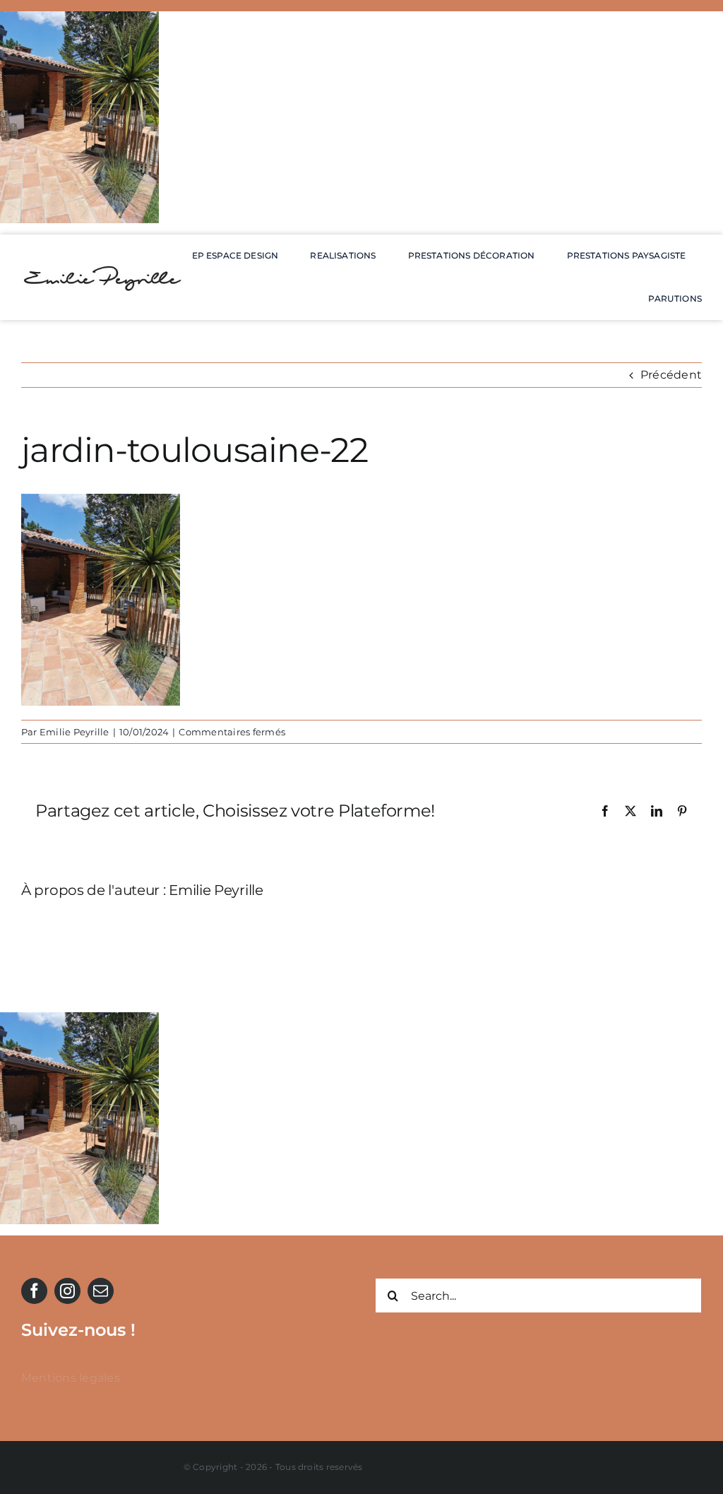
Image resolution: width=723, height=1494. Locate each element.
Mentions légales (70, 1378)
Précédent (671, 374)
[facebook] (34, 1291)
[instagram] (67, 1291)
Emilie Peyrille (74, 731)
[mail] (101, 1291)
